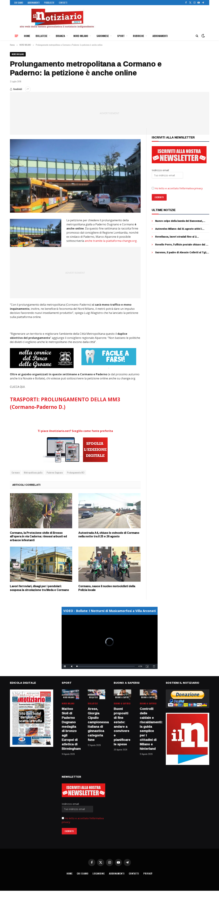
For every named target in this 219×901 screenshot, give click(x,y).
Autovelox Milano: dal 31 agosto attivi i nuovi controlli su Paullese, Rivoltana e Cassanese (179, 229)
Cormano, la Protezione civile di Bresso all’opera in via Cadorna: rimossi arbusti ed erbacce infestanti (38, 536)
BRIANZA (60, 36)
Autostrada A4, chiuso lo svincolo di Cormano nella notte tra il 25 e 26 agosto (108, 535)
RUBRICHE (138, 36)
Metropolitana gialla (33, 472)
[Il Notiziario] (56, 18)
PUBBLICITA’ (49, 2)
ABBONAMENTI (34, 2)
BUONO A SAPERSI (122, 697)
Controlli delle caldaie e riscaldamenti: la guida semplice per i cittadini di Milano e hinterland (148, 729)
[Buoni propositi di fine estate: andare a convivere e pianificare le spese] (122, 694)
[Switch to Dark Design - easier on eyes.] (203, 36)
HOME (27, 36)
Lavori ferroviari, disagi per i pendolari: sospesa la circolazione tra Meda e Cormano (39, 588)
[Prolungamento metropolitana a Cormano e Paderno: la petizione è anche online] (75, 176)
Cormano (16, 472)
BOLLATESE (41, 36)
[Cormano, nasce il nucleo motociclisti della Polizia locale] (109, 564)
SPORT (121, 36)
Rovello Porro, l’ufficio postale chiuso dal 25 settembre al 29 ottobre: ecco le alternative (182, 244)
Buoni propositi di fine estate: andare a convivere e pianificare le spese (122, 726)
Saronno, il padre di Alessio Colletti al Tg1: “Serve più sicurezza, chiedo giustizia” (181, 252)
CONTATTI (63, 2)
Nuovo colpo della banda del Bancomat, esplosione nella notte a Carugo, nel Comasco (179, 221)
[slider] (106, 666)
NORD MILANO (80, 36)
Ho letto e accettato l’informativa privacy (179, 188)
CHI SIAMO (18, 2)
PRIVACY (147, 873)
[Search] (197, 36)
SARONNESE (102, 36)
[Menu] (16, 36)
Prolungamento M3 (75, 472)
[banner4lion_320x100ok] (42, 358)
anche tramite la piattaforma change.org (111, 241)
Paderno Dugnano (55, 472)
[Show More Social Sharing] (28, 89)
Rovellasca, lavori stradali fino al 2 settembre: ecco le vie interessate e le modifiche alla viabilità (179, 236)
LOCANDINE (99, 873)
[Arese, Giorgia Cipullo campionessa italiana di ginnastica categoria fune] (96, 694)
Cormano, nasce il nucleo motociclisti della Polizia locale (106, 588)
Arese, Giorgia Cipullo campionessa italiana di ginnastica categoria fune (96, 724)
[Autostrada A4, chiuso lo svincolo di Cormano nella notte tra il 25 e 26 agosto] (109, 510)
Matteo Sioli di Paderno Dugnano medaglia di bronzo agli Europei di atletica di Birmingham (70, 729)
